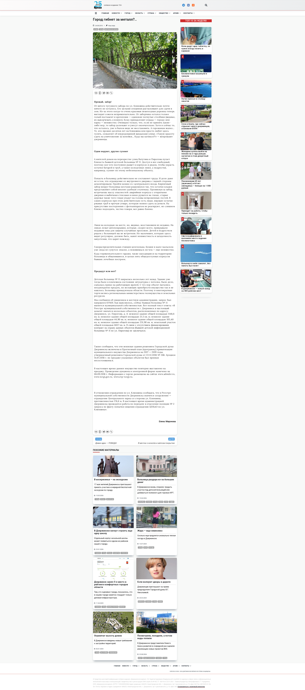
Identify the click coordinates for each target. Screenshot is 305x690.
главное (149, 501)
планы (109, 553)
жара (145, 547)
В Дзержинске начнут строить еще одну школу (113, 532)
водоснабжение (149, 658)
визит (140, 658)
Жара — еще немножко (150, 530)
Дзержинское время (111, 29)
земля (161, 501)
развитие (116, 553)
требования (113, 652)
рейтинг (122, 606)
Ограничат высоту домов (108, 635)
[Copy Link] (111, 93)
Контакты (188, 13)
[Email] (107, 93)
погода (151, 547)
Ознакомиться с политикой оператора (191, 686)
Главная (105, 13)
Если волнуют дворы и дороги (153, 581)
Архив (176, 13)
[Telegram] (103, 93)
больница (141, 501)
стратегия (124, 553)
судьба (171, 501)
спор (166, 501)
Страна (151, 13)
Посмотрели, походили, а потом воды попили (154, 637)
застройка (104, 652)
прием (160, 601)
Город (127, 13)
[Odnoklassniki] (100, 93)
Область (139, 13)
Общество (163, 13)
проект (103, 499)
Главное (97, 606)
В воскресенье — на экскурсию (111, 479)
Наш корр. (111, 25)
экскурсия (110, 499)
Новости (116, 13)
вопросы (141, 601)
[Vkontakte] (96, 93)
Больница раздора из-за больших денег (155, 481)
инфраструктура (112, 606)
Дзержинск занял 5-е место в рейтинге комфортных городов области (111, 584)
